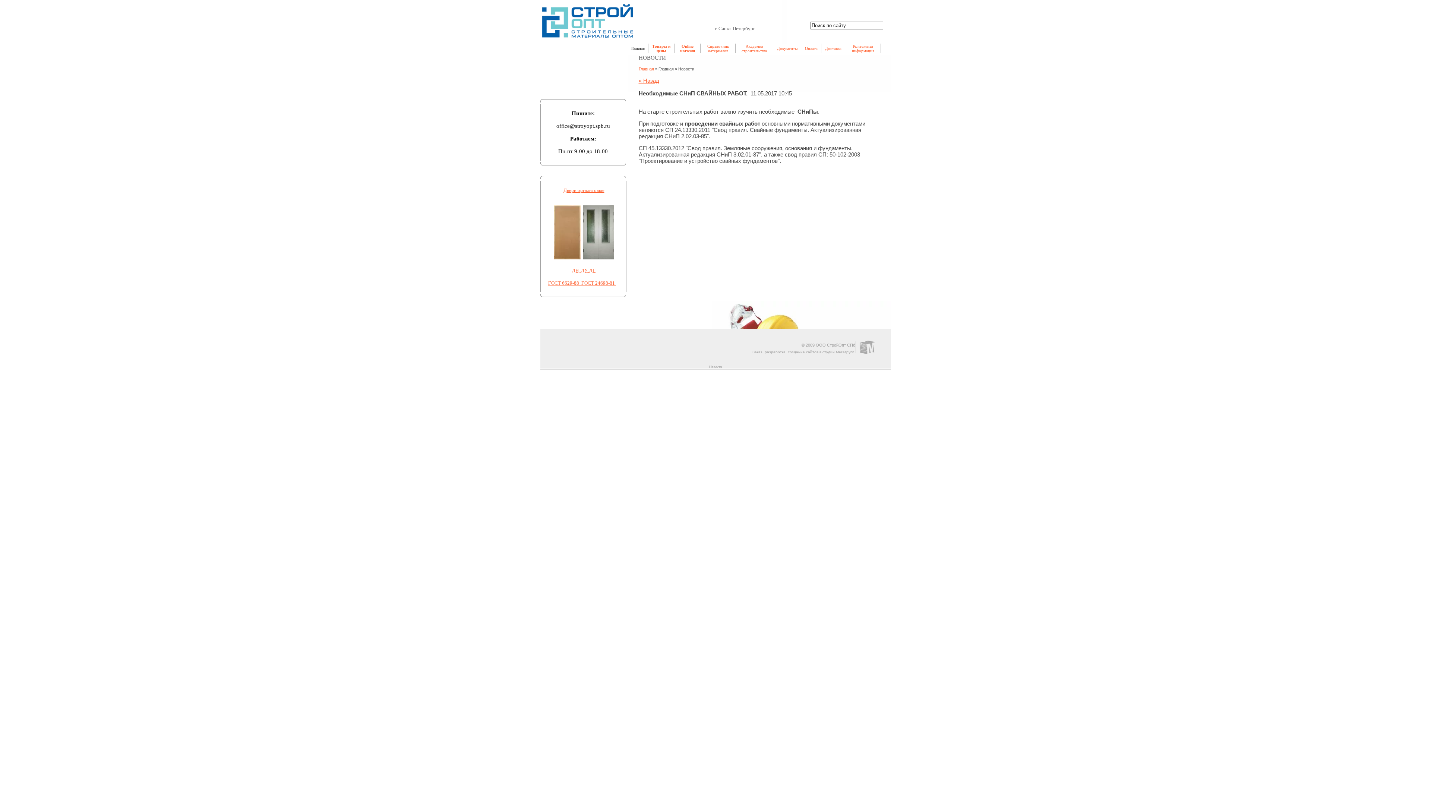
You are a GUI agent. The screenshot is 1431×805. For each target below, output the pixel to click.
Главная (638, 48)
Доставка (833, 48)
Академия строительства (754, 48)
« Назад (649, 81)
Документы (787, 48)
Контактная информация (863, 48)
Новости (715, 367)
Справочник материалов (718, 48)
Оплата (811, 48)
